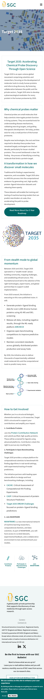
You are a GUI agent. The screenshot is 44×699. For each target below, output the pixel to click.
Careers (22, 619)
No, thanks (13, 696)
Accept (4, 696)
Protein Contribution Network (24, 432)
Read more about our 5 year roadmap (22, 212)
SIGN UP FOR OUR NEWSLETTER (22, 678)
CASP (9, 496)
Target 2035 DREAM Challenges (20, 503)
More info (4, 691)
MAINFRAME (9, 521)
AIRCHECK (19, 327)
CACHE (10, 485)
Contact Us (22, 622)
